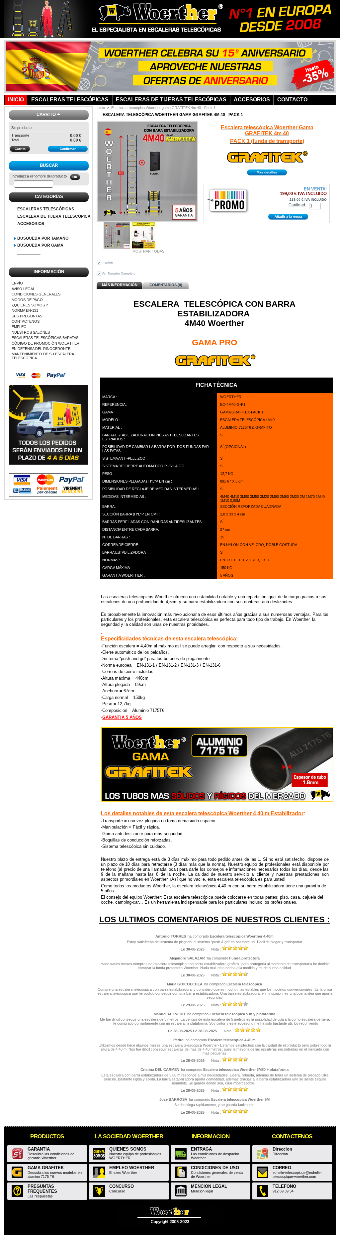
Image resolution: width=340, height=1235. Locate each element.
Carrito (46, 114)
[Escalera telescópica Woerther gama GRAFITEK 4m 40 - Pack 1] (117, 247)
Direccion (282, 1149)
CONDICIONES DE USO (215, 1167)
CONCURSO (121, 1186)
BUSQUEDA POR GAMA (40, 245)
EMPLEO (19, 327)
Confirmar (68, 149)
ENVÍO (17, 283)
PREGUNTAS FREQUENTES (42, 1189)
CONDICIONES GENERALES (36, 294)
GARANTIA (39, 1149)
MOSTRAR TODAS (148, 251)
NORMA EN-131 (25, 310)
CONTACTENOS (26, 321)
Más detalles (267, 172)
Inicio (101, 108)
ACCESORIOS (30, 223)
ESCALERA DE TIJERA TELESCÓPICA (54, 216)
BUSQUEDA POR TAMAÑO (42, 238)
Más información (119, 285)
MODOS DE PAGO (27, 300)
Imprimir (107, 262)
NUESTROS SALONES (31, 332)
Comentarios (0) (165, 285)
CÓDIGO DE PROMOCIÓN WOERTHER (45, 343)
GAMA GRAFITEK (46, 1167)
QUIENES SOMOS (127, 1149)
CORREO (282, 1167)
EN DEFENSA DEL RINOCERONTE (41, 349)
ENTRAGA (201, 1149)
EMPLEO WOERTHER (131, 1167)
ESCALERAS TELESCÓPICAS (45, 209)
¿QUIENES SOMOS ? (30, 305)
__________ (29, 231)
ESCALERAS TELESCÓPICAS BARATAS (45, 338)
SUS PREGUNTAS (27, 316)
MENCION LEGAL (209, 1186)
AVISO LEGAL (23, 289)
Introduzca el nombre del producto (39, 176)
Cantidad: (297, 205)
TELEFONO (284, 1186)
